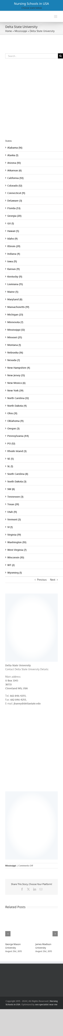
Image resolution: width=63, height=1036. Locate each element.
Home (8, 31)
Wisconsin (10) (15, 557)
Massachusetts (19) (18, 306)
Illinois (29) (13, 246)
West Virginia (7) (16, 549)
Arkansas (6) (14, 170)
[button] (7, 933)
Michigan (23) (15, 314)
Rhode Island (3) (16, 451)
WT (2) (11, 564)
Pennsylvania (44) (18, 435)
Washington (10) (16, 542)
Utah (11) (12, 511)
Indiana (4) (13, 253)
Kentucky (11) (14, 276)
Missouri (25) (14, 337)
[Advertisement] (31, 627)
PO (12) (11, 443)
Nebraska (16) (15, 352)
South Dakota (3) (16, 481)
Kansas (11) (13, 268)
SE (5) (10, 458)
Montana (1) (14, 344)
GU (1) (10, 223)
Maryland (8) (14, 299)
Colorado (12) (14, 185)
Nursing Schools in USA (31, 3)
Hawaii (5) (13, 230)
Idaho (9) (12, 238)
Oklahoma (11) (15, 420)
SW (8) (11, 489)
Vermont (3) (14, 519)
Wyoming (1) (14, 572)
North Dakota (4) (17, 405)
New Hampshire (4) (18, 367)
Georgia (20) (14, 215)
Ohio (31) (12, 413)
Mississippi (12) (16, 329)
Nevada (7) (13, 360)
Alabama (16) (14, 147)
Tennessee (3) (15, 496)
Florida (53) (13, 208)
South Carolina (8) (17, 473)
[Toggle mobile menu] (56, 16)
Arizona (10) (14, 162)
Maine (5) (12, 291)
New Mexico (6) (16, 382)
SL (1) (10, 466)
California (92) (15, 177)
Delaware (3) (14, 200)
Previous (42, 579)
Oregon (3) (13, 428)
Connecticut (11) (16, 192)
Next (52, 579)
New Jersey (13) (16, 375)
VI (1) (10, 527)
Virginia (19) (14, 534)
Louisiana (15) (15, 284)
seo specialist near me (46, 1004)
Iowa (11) (12, 261)
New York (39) (15, 390)
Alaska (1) (12, 155)
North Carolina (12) (18, 398)
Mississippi (21, 31)
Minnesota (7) (15, 322)
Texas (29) (13, 504)
